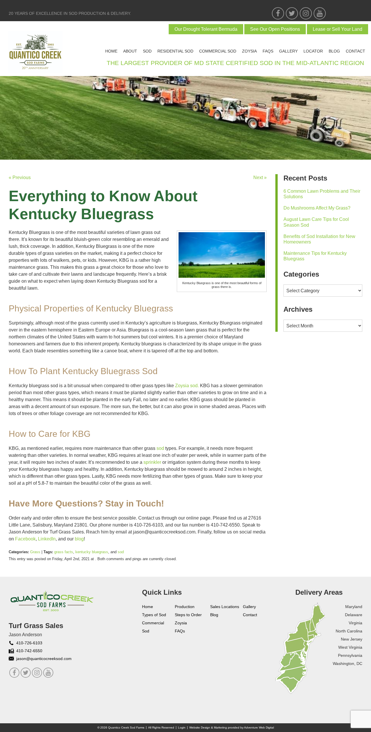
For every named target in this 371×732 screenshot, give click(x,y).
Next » (260, 177)
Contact (355, 51)
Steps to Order (188, 614)
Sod (147, 51)
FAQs (268, 51)
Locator (313, 51)
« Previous (20, 177)
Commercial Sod (217, 51)
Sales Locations (224, 606)
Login (182, 727)
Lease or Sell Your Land (337, 29)
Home (111, 51)
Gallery (288, 51)
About (130, 51)
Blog (334, 51)
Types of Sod (154, 614)
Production (184, 606)
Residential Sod (175, 51)
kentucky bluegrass (91, 552)
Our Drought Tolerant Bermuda (205, 29)
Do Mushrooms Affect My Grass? (316, 207)
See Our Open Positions (275, 29)
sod (121, 552)
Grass (35, 552)
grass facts (63, 552)
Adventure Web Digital (259, 727)
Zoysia (249, 51)
